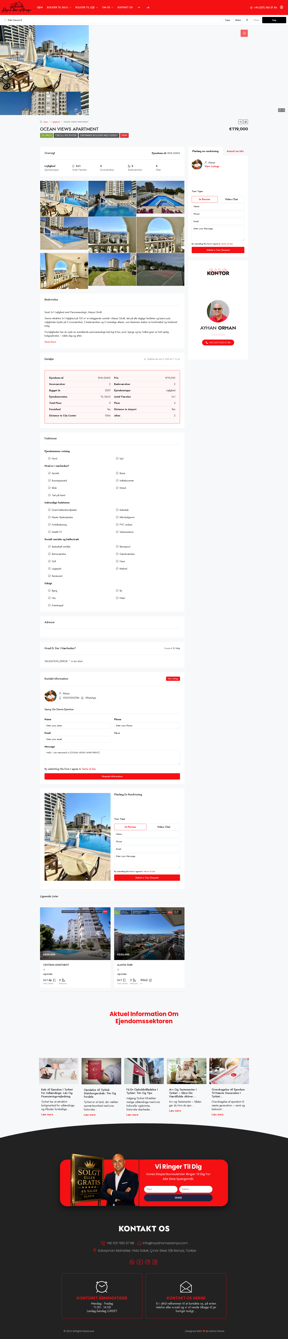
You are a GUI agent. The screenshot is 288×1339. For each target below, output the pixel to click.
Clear (256, 20)
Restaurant (57, 576)
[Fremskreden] (247, 20)
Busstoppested (59, 480)
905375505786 (71, 698)
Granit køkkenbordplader (64, 510)
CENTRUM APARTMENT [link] (56, 965)
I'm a (117, 733)
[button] (240, 122)
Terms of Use (89, 769)
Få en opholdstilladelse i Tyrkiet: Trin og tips (142, 1091)
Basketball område (61, 546)
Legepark (56, 568)
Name (48, 719)
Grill (54, 561)
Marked (123, 568)
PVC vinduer (126, 524)
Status (238, 20)
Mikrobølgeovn (127, 517)
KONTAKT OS (125, 7)
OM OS (106, 7)
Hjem (46, 121)
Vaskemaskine (127, 532)
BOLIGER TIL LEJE (85, 7)
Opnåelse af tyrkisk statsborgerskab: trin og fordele (100, 1093)
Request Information (112, 776)
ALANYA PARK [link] (125, 965)
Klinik (54, 488)
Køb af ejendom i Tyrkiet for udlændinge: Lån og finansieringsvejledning (57, 1092)
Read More (50, 342)
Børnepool (125, 546)
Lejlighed (56, 121)
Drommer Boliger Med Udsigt (99, 135)
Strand (123, 488)
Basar (122, 473)
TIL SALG (47, 135)
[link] (75, 933)
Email (48, 733)
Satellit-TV (57, 532)
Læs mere (47, 1114)
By (121, 590)
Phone (117, 719)
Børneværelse (59, 554)
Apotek (55, 473)
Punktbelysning (59, 524)
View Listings (173, 678)
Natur (122, 598)
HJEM (40, 7)
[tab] (244, 33)
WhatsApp (90, 698)
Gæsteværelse (127, 554)
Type (227, 20)
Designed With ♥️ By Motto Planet (204, 1331)
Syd (121, 458)
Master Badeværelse (62, 517)
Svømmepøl (57, 605)
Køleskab (124, 510)
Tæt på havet (58, 495)
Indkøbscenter (127, 480)
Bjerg (54, 590)
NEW (124, 135)
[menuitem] (263, 7)
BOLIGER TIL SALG (57, 7)
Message (50, 746)
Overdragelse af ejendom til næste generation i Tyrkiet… (228, 1092)
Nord (54, 458)
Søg (274, 20)
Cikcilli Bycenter (65, 135)
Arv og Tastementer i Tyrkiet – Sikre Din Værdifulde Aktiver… (183, 1092)
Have (122, 561)
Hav (54, 598)
